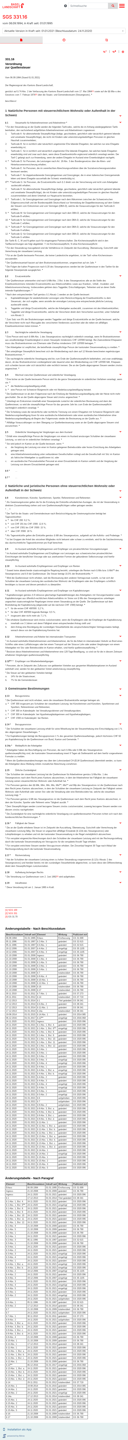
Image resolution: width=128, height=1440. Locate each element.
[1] (93, 91)
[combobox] (64, 31)
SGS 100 (12, 910)
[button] (65, 6)
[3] (57, 876)
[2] (36, 94)
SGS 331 (12, 913)
